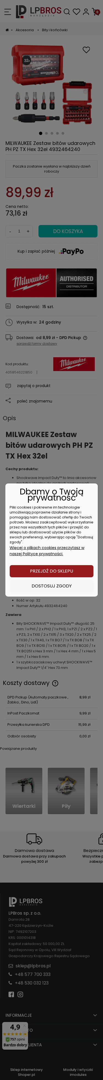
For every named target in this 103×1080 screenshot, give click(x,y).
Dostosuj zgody (52, 586)
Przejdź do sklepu (51, 571)
